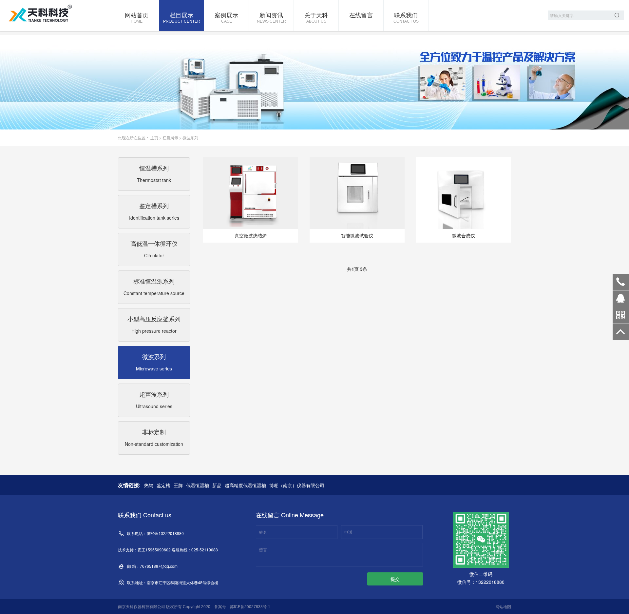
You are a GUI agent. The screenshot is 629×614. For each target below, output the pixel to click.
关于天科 (316, 17)
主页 (154, 137)
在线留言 (361, 14)
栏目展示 (181, 17)
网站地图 (503, 606)
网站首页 (136, 17)
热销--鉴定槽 (157, 485)
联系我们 (406, 17)
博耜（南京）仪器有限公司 (296, 485)
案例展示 (226, 17)
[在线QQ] (621, 301)
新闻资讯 (271, 17)
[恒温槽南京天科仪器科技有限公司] (41, 14)
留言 (263, 549)
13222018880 (621, 282)
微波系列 (190, 137)
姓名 (263, 532)
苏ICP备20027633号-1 (250, 606)
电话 (348, 532)
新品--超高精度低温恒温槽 (239, 485)
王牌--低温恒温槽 (191, 485)
